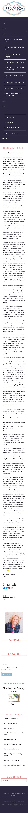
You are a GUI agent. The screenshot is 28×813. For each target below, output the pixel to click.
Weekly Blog (5, 672)
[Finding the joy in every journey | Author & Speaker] (14, 8)
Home (4, 793)
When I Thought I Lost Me (11, 739)
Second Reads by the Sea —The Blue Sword (14, 733)
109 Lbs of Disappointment (11, 760)
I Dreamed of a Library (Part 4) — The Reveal (14, 765)
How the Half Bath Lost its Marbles (13, 744)
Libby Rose (15, 805)
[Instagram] (15, 645)
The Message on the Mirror (11, 749)
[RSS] (16, 798)
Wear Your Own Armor (10, 728)
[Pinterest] (18, 645)
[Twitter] (12, 645)
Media (19, 793)
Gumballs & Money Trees (11, 718)
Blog (23, 793)
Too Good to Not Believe (10, 723)
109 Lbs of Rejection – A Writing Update (13, 754)
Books (14, 793)
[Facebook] (9, 645)
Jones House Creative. (12, 804)
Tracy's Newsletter (7, 669)
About (9, 793)
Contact (14, 795)
